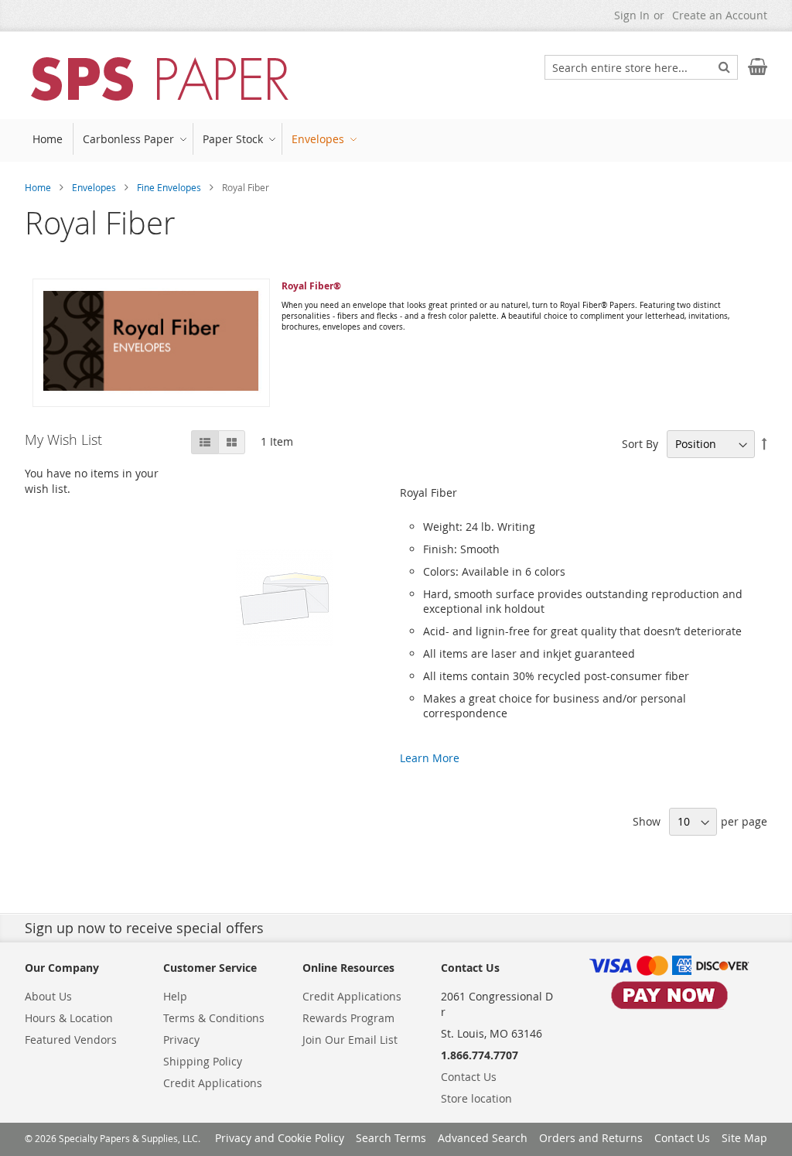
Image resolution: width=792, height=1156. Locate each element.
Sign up (49, 927)
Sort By (640, 443)
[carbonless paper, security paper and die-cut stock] (160, 79)
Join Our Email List (350, 1039)
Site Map (744, 1137)
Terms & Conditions (214, 1018)
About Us (48, 996)
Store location (476, 1098)
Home (38, 187)
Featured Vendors (71, 1039)
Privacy (181, 1039)
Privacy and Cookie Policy (279, 1137)
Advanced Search (482, 1137)
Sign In (632, 15)
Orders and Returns (591, 1137)
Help (175, 996)
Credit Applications (212, 1083)
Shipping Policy (202, 1061)
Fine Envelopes (169, 187)
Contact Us (469, 1076)
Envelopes (94, 187)
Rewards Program (348, 1018)
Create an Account (719, 15)
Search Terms (391, 1137)
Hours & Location (69, 1018)
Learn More (429, 758)
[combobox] (641, 67)
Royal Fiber (428, 492)
